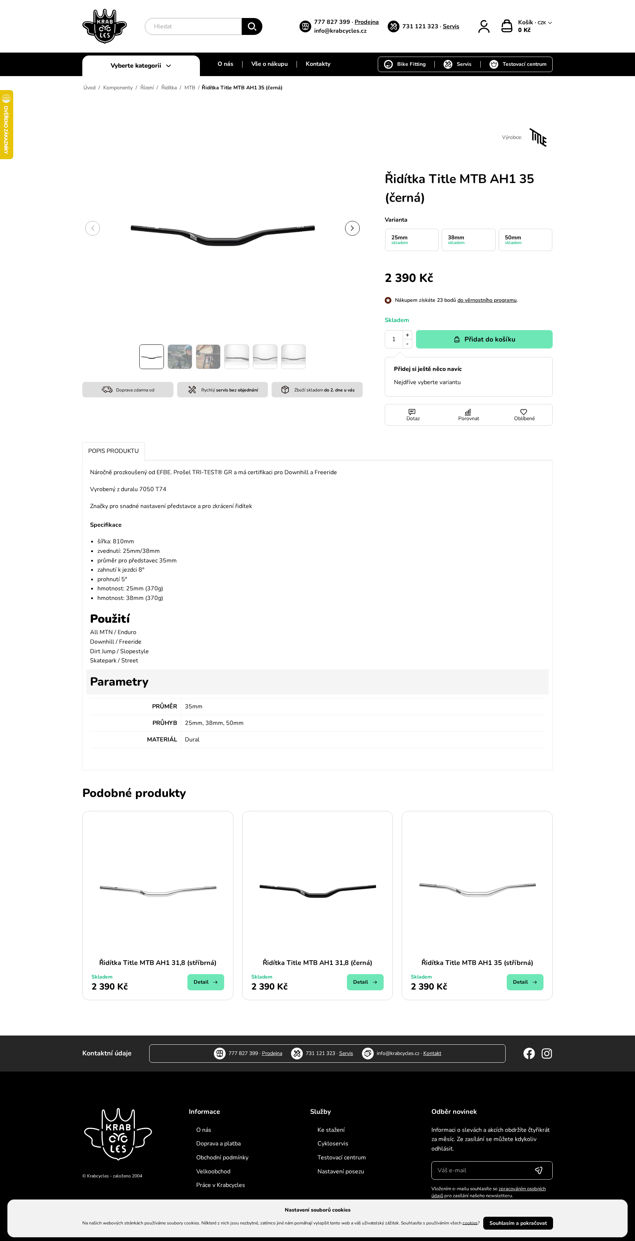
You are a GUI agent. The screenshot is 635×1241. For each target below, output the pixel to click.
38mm (456, 240)
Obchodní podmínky (222, 1158)
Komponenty (118, 87)
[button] (352, 228)
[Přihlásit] (484, 26)
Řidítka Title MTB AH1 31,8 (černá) (317, 962)
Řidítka (169, 87)
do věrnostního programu (487, 300)
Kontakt (432, 1053)
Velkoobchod (213, 1171)
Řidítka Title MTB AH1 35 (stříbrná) (477, 962)
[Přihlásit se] (538, 1170)
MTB (189, 87)
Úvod (89, 87)
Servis (451, 26)
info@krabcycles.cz (340, 31)
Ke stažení (331, 1130)
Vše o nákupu (269, 64)
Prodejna (367, 22)
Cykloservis (333, 1144)
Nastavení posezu (341, 1171)
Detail (201, 982)
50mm (513, 240)
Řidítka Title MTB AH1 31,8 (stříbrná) (157, 962)
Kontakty (318, 64)
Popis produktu (113, 451)
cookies (470, 1223)
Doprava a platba (218, 1144)
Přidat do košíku (489, 339)
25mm (399, 240)
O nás (225, 64)
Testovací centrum (524, 64)
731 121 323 (421, 26)
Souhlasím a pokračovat (518, 1223)
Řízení (147, 87)
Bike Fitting (411, 64)
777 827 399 (333, 22)
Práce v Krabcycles (220, 1185)
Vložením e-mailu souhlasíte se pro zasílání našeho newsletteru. (488, 1192)
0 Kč (524, 30)
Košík (526, 22)
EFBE (164, 472)
